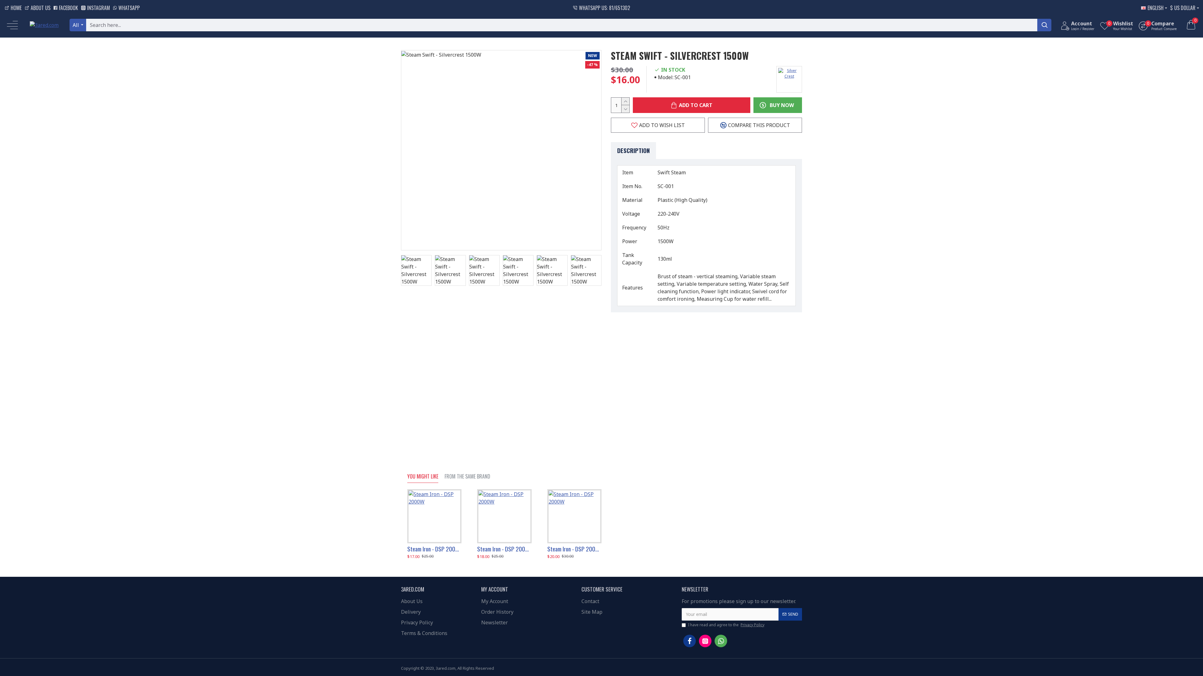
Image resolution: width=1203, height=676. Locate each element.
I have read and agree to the (726, 624)
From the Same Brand (467, 476)
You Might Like (422, 476)
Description (633, 150)
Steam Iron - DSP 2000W (434, 549)
